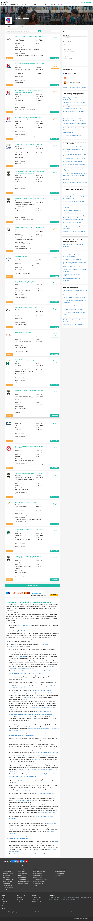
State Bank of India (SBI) (72, 73)
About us (4, 897)
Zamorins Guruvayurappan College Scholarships (74, 249)
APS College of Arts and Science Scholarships (73, 266)
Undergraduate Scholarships (9, 879)
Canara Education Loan (37, 875)
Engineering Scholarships (8, 873)
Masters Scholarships (7, 881)
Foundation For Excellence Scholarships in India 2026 (28, 144)
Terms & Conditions (21, 895)
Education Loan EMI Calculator (61, 867)
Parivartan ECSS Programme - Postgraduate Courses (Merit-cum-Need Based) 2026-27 (28, 91)
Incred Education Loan (37, 877)
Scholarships (11, 26)
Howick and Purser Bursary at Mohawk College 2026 (75, 182)
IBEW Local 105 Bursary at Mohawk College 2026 (74, 158)
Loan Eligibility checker (59, 875)
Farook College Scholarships (69, 252)
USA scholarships (14, 646)
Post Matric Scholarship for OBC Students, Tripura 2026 (29, 473)
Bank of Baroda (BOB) (72, 77)
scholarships (29, 612)
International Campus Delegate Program (36, 898)
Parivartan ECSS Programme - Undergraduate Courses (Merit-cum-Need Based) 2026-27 (28, 118)
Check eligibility (54, 58)
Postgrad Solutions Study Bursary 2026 (25, 282)
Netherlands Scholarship (23, 883)
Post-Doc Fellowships (7, 885)
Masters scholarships (26, 629)
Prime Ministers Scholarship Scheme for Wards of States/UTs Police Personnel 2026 (28, 557)
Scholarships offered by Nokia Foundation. (44, 836)
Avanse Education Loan (37, 873)
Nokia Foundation (51, 823)
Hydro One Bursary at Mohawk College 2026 (73, 161)
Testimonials (4, 901)
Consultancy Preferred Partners (36, 902)
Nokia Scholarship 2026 (21, 256)
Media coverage (20, 899)
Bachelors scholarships (26, 625)
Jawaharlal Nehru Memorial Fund (23, 800)
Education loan (25, 27)
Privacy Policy (20, 897)
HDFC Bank (23, 677)
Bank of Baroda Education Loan (39, 871)
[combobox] (75, 37)
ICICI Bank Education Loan (38, 883)
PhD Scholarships (6, 883)
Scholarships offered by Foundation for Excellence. (46, 752)
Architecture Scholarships (8, 869)
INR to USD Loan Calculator (60, 869)
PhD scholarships (25, 631)
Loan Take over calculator (60, 871)
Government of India (35, 759)
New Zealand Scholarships (23, 881)
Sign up (87, 2)
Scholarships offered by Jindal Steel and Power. (46, 670)
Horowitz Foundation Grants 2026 (23, 421)
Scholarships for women (8, 887)
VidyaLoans (35, 885)
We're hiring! (4, 895)
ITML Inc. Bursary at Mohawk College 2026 (72, 146)
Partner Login (34, 895)
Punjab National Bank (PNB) (73, 82)
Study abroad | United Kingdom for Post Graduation (74, 317)
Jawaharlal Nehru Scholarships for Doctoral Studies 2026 (29, 227)
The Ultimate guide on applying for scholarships (74, 297)
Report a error (34, 905)
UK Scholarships (21, 869)
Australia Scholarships (22, 873)
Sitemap (18, 901)
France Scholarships (22, 879)
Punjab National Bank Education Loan (40, 879)
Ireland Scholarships (22, 877)
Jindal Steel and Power (21, 656)
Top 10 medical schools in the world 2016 (72, 309)
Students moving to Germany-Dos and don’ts (73, 324)
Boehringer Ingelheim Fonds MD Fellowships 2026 (28, 502)
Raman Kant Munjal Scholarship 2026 (24, 332)
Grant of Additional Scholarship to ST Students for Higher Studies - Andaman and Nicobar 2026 (29, 172)
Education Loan (36, 867)
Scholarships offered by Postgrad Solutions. (45, 853)
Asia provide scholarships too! (70, 294)
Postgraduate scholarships (8, 889)
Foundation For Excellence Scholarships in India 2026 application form (24, 750)
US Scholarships (21, 867)
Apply (7, 641)
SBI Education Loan (36, 869)
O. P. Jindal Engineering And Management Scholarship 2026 (30, 36)
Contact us (4, 905)
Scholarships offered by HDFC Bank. (43, 690)
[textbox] (75, 44)
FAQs (3, 903)
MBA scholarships (6, 877)
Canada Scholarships (22, 875)
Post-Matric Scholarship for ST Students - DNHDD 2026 (29, 198)
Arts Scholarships (6, 867)
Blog (3, 899)
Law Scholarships (6, 875)
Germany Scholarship (22, 871)
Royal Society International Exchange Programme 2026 (29, 307)
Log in (82, 2)
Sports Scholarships (7, 871)
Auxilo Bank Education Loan (38, 881)
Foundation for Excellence (16, 740)
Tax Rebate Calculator (59, 873)
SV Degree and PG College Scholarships (72, 259)
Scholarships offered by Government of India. (45, 773)
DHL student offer (44, 644)
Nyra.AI (60, 4)
